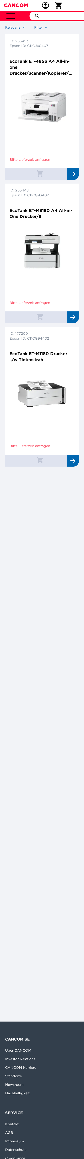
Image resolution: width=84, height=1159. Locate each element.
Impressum (14, 1141)
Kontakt (12, 1124)
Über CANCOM (18, 1050)
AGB (9, 1132)
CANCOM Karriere (20, 1067)
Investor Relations (20, 1059)
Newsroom (14, 1084)
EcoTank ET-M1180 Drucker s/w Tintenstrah (38, 356)
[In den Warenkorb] (40, 173)
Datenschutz (15, 1149)
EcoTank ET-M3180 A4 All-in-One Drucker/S (40, 213)
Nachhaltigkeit (17, 1093)
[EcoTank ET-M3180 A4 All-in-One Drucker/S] (42, 250)
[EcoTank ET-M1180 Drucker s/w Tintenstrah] (42, 393)
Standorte (13, 1076)
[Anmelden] (45, 5)
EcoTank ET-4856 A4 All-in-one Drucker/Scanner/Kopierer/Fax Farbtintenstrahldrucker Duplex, (41, 67)
